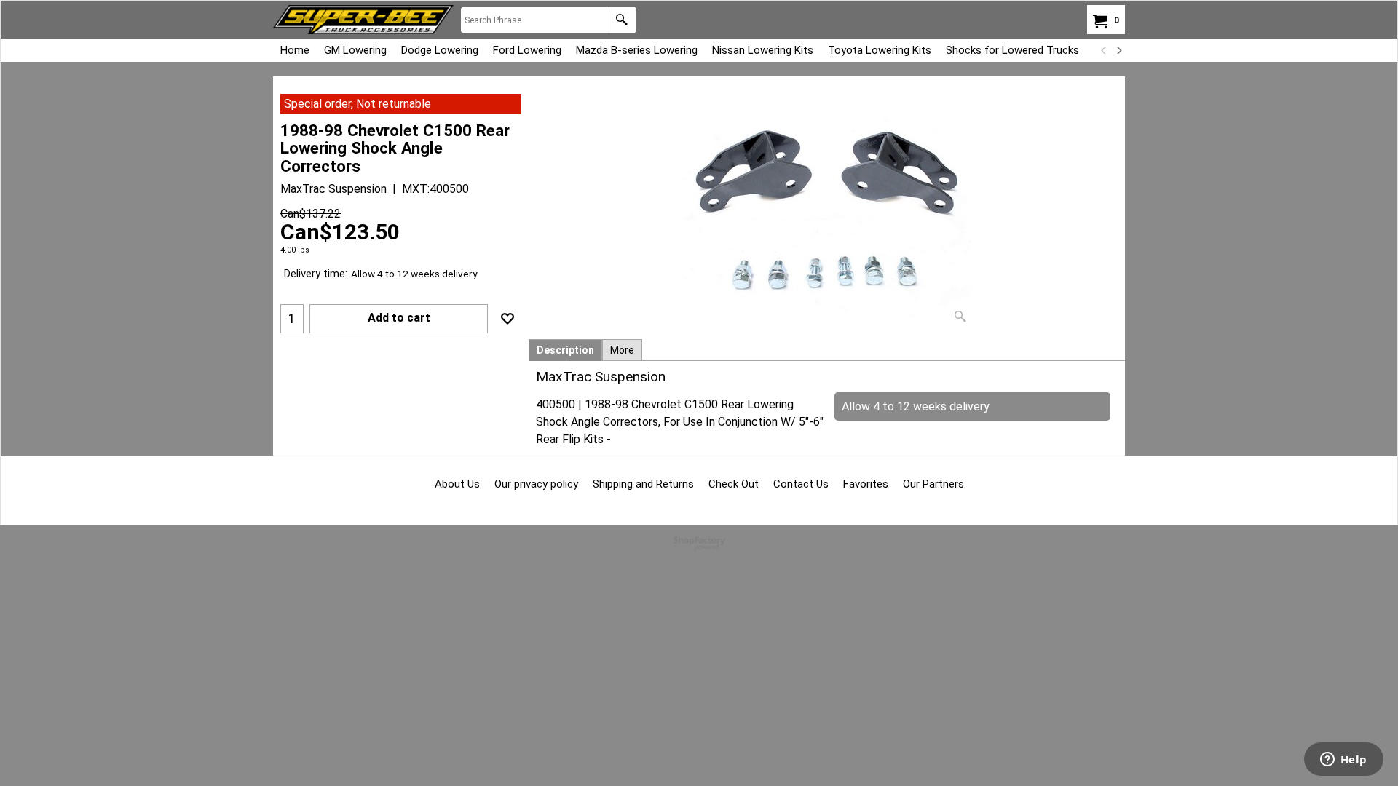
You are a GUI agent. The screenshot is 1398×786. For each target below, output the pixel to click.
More (622, 350)
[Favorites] (507, 319)
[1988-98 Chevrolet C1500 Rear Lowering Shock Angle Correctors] (827, 212)
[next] (1118, 50)
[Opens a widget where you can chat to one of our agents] (1343, 760)
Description (565, 350)
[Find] (621, 20)
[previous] (1103, 50)
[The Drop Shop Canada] (363, 19)
